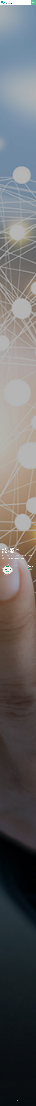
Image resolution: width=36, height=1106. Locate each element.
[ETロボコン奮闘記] (7, 570)
